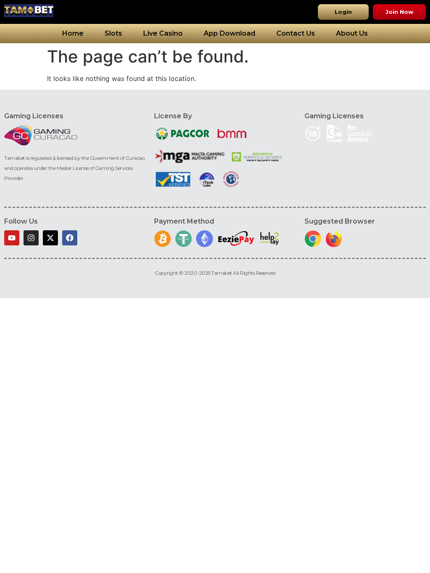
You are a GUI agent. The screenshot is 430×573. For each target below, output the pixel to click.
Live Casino (163, 33)
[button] (343, 12)
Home (73, 33)
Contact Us (295, 33)
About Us (352, 33)
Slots (113, 33)
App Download (229, 33)
